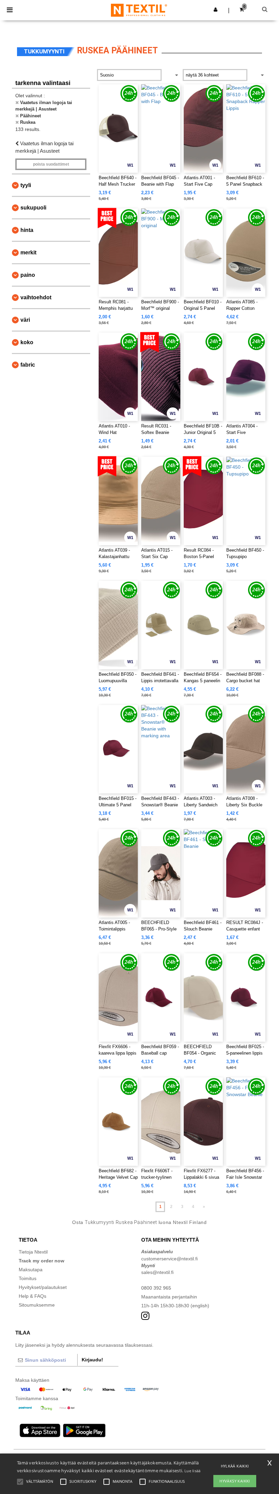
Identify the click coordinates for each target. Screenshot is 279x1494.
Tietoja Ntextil (33, 1252)
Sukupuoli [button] (33, 208)
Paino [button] (27, 275)
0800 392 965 (156, 1288)
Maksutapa (31, 1269)
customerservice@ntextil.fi (169, 1258)
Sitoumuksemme (37, 1305)
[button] (215, 9)
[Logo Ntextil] (139, 10)
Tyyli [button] (25, 185)
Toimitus (27, 1278)
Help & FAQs (32, 1296)
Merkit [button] (28, 252)
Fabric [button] (27, 365)
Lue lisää (192, 1470)
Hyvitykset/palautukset (43, 1287)
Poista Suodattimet (51, 164)
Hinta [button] (26, 230)
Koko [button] (26, 342)
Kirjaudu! (92, 1359)
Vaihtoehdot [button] (35, 297)
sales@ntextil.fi (157, 1272)
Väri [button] (25, 320)
